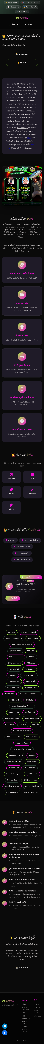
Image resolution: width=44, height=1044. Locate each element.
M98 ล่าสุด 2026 (31, 688)
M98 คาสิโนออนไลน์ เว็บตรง (22, 706)
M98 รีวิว (32, 657)
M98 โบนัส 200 (31, 737)
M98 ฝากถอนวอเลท (32, 718)
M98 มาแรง (9, 725)
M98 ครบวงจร (14, 768)
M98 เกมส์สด (9, 694)
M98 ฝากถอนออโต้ (13, 737)
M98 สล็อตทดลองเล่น (14, 638)
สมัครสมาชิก (36, 1012)
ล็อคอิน (15, 24)
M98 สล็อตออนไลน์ (16, 755)
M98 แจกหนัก (30, 768)
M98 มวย (11, 540)
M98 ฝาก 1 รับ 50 (22, 743)
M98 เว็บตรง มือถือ (12, 718)
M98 (29, 138)
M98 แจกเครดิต (23, 553)
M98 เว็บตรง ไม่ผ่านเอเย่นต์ (22, 644)
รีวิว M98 (23, 725)
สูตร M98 (32, 755)
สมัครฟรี (28, 24)
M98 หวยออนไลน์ (14, 663)
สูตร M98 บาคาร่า (29, 675)
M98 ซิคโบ (29, 700)
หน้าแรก (25, 1004)
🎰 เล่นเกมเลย (22, 54)
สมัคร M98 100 (13, 688)
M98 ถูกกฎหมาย (12, 792)
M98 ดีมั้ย (35, 725)
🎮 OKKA (22, 18)
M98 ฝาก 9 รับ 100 (31, 792)
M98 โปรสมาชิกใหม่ (31, 540)
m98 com (37, 1004)
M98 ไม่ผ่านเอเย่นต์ (23, 560)
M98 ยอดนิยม (12, 780)
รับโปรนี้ (14, 598)
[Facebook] (4, 1032)
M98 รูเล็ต (30, 651)
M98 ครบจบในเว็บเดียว (22, 731)
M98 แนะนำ (15, 700)
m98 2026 (38, 1007)
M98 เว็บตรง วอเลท (12, 786)
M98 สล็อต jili (33, 638)
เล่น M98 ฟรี (14, 669)
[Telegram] (4, 1026)
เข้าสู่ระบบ (37, 1016)
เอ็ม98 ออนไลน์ (14, 681)
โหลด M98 (13, 675)
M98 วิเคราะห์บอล (30, 780)
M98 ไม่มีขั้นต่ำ (30, 712)
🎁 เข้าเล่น (22, 62)
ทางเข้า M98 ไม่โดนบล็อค (22, 749)
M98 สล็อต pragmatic (14, 774)
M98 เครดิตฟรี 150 (32, 786)
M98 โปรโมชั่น (31, 681)
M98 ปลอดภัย (14, 712)
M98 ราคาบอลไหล (16, 657)
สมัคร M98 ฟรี (32, 762)
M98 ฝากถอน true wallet (29, 694)
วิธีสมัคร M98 (29, 669)
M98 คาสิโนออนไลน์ (23, 547)
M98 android (32, 663)
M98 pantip (33, 774)
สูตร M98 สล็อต (15, 651)
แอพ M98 (11, 632)
